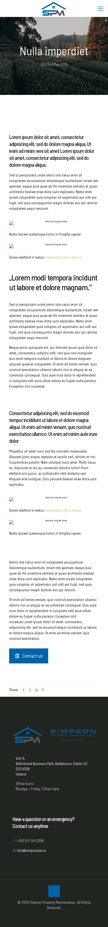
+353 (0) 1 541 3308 (30, 840)
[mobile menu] (100, 8)
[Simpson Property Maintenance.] (54, 8)
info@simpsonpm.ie (31, 850)
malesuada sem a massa (63, 257)
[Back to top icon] (54, 891)
